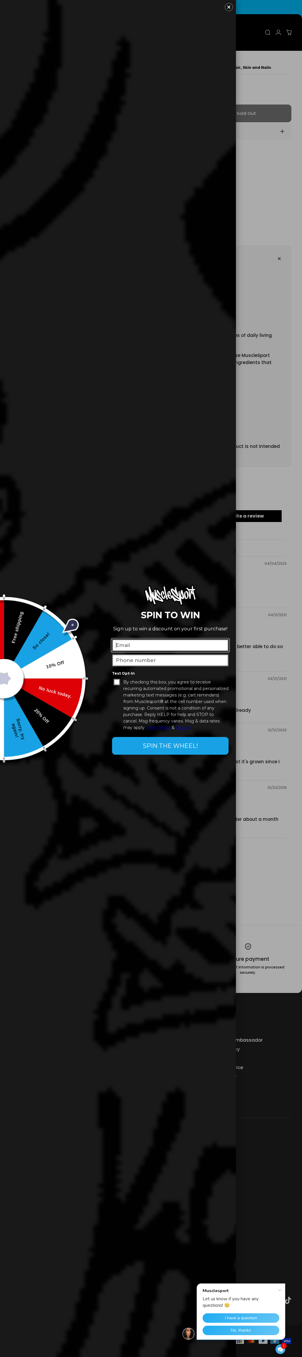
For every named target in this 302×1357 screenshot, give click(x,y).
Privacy (183, 727)
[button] (280, 1349)
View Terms (158, 727)
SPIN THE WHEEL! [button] (170, 745)
